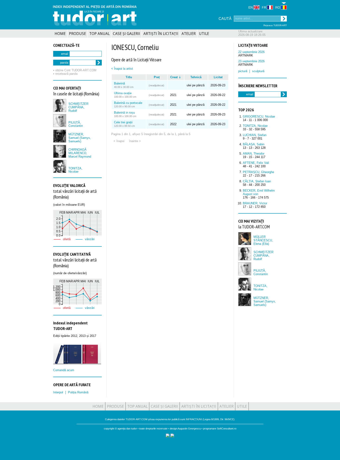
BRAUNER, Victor (255, 203)
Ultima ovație (123, 93)
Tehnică (195, 77)
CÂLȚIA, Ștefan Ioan (257, 181)
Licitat (218, 77)
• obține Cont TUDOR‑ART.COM (74, 70)
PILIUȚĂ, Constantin (75, 124)
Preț (157, 77)
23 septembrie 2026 (251, 61)
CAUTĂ (225, 19)
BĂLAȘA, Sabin (253, 144)
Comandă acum (63, 370)
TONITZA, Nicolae (75, 170)
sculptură (258, 71)
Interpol (58, 392)
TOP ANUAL (99, 33)
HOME (60, 33)
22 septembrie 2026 (251, 52)
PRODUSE (77, 33)
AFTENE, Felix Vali (256, 163)
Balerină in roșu (124, 112)
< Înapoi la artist (122, 68)
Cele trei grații (123, 122)
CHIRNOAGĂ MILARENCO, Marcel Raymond (79, 153)
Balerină (119, 83)
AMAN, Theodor (253, 153)
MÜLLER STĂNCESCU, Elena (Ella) (263, 240)
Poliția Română (78, 392)
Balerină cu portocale (128, 103)
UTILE (204, 33)
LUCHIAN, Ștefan (254, 135)
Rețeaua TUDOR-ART (275, 25)
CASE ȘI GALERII (126, 33)
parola (64, 62)
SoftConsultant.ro (226, 428)
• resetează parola (65, 73)
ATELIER (189, 33)
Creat (174, 77)
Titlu (129, 77)
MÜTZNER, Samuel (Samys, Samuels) (79, 138)
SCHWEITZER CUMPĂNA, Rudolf (78, 107)
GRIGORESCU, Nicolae (259, 116)
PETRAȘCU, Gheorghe (258, 172)
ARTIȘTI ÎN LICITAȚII (160, 33)
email (64, 54)
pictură (242, 71)
